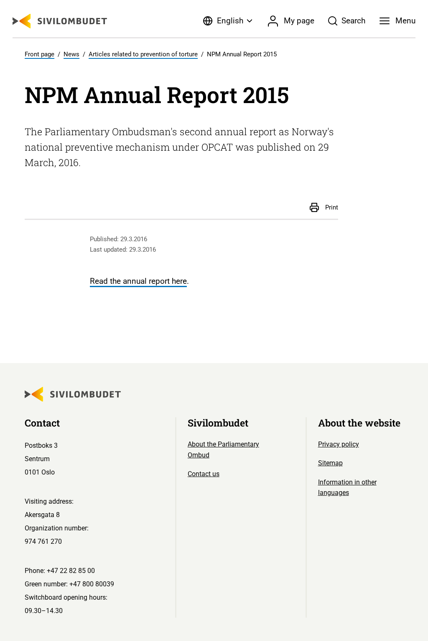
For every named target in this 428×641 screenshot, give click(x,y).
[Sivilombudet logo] (60, 21)
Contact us (203, 474)
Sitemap (330, 463)
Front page (39, 54)
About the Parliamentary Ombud (223, 449)
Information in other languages (347, 487)
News (71, 54)
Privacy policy (338, 444)
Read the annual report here (138, 281)
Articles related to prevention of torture (143, 54)
